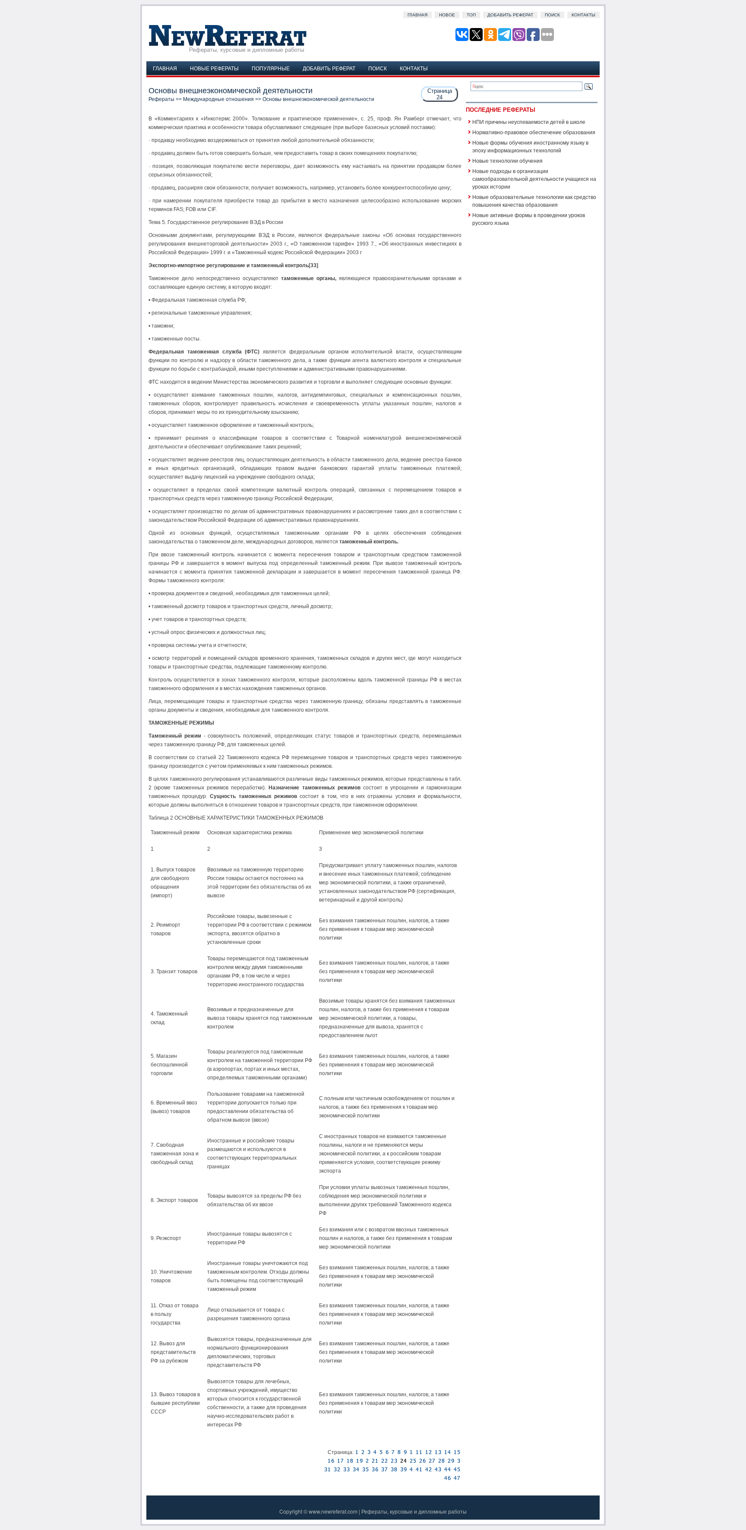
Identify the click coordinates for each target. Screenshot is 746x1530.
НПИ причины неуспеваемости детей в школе (528, 121)
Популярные (271, 68)
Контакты (583, 15)
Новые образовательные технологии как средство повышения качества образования (534, 200)
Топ (471, 15)
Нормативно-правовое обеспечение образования (533, 132)
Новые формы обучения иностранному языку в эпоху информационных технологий (530, 146)
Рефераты (161, 99)
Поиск (552, 15)
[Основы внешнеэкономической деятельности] (356, 1452)
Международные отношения (218, 99)
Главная (417, 15)
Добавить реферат (510, 15)
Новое (447, 15)
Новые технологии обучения (507, 160)
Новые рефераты (214, 68)
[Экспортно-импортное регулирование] (362, 1452)
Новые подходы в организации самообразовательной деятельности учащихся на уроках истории (534, 178)
